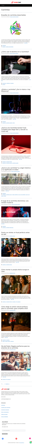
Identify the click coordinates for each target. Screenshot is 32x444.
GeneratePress (22, 442)
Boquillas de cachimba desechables (13, 15)
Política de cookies (4, 414)
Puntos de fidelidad (4, 416)
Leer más (20, 159)
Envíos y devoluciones (5, 412)
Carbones (12, 341)
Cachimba (4, 45)
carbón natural (7, 341)
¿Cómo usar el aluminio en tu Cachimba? (15, 52)
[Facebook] (3, 438)
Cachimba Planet (9, 161)
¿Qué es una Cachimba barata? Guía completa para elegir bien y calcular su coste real (14, 129)
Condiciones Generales (5, 409)
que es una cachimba (21, 194)
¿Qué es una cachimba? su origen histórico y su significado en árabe (16, 168)
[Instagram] (30, 438)
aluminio (3, 84)
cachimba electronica (9, 227)
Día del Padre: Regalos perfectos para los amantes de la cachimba (15, 347)
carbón (3, 341)
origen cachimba (15, 194)
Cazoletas (12, 83)
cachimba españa (9, 122)
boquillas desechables (9, 46)
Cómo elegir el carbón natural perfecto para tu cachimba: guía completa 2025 (14, 307)
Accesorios (4, 83)
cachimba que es (9, 194)
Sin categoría (18, 301)
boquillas (3, 46)
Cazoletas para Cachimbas (5, 407)
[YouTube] (16, 438)
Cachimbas (3, 405)
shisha (13, 122)
